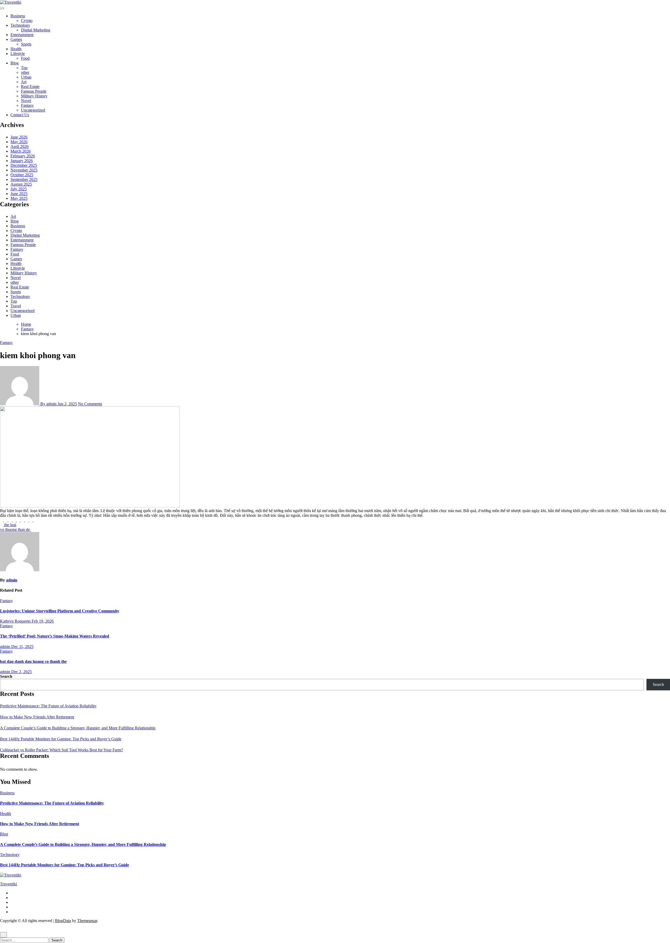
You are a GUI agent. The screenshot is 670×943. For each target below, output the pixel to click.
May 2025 (18, 198)
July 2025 (18, 189)
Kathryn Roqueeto (16, 621)
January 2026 (21, 160)
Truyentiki (8, 884)
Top (24, 67)
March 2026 (20, 151)
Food (25, 58)
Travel (15, 306)
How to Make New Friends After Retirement (37, 717)
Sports (26, 44)
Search (6, 676)
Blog (14, 63)
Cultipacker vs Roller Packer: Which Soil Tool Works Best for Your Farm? (61, 750)
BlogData (63, 920)
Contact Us (19, 115)
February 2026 (22, 156)
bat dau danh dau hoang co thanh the (33, 661)
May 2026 (18, 142)
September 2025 (23, 179)
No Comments (90, 404)
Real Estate (30, 86)
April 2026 (19, 146)
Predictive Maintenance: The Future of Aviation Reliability (48, 706)
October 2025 (21, 175)
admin (11, 580)
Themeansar (87, 920)
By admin (48, 404)
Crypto (26, 20)
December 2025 (23, 165)
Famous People (33, 91)
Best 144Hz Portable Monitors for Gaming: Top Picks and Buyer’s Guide (60, 739)
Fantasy (27, 105)
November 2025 (23, 170)
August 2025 (21, 184)
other (25, 72)
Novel (26, 100)
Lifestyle (17, 53)
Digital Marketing (35, 30)
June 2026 (18, 137)
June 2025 (18, 193)
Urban (26, 77)
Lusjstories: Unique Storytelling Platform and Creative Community (59, 611)
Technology (20, 25)
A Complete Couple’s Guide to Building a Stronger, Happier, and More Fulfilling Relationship (77, 728)
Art (23, 82)
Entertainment (22, 34)
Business (17, 16)
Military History (34, 96)
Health (15, 49)
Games (16, 39)
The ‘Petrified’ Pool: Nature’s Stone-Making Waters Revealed (54, 636)
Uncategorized (33, 110)
